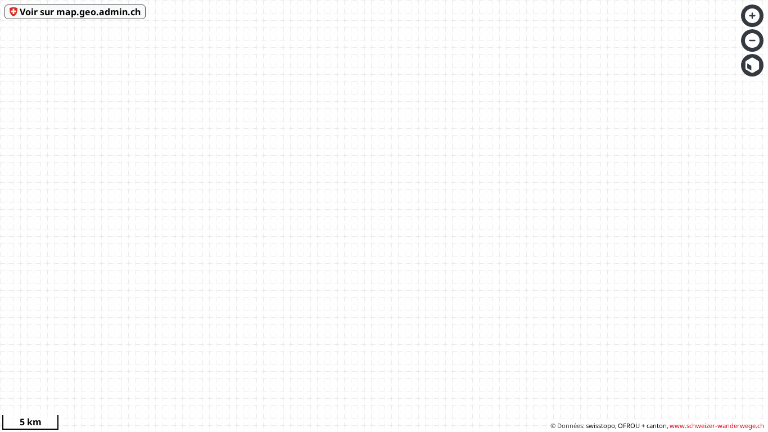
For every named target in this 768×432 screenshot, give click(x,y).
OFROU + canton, (643, 425)
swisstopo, (601, 425)
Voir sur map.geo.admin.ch (80, 12)
